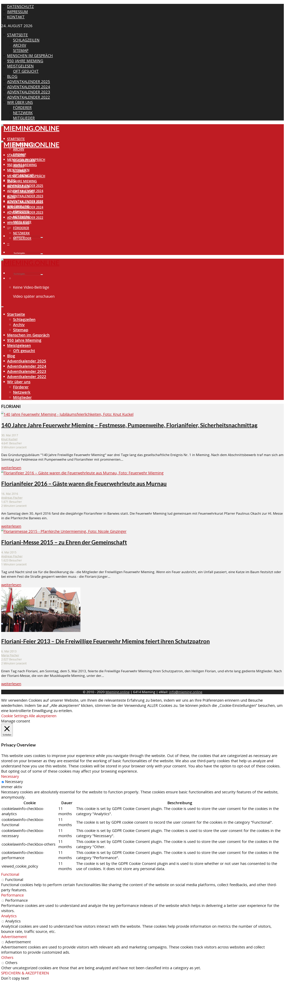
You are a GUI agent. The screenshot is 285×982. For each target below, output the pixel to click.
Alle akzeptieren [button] (42, 715)
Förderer (21, 228)
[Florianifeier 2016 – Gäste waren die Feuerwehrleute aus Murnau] (82, 472)
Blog (11, 197)
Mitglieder (22, 238)
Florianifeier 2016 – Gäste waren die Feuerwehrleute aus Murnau (84, 483)
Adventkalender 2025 (25, 202)
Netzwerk (21, 233)
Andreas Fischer (12, 498)
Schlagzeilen (24, 160)
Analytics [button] (9, 915)
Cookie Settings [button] (14, 715)
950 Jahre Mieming (22, 181)
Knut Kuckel (9, 439)
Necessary (14, 781)
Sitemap (19, 171)
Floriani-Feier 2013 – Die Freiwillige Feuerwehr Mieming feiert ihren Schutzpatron (105, 641)
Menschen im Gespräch (26, 176)
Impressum (17, 11)
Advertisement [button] (14, 936)
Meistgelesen (18, 186)
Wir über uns (18, 223)
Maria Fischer (10, 655)
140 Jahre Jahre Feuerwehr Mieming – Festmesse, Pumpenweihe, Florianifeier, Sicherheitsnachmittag (129, 425)
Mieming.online (118, 692)
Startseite (16, 139)
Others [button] (7, 957)
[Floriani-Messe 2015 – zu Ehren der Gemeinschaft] (63, 531)
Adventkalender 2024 (25, 207)
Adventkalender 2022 (25, 217)
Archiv (18, 149)
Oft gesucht (23, 192)
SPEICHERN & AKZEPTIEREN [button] (25, 973)
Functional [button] (10, 874)
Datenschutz (20, 6)
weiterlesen (11, 467)
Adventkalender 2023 (25, 196)
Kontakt (16, 16)
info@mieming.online (185, 692)
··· (8, 227)
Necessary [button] (10, 776)
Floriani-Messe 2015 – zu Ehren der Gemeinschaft (64, 542)
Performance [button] (12, 895)
